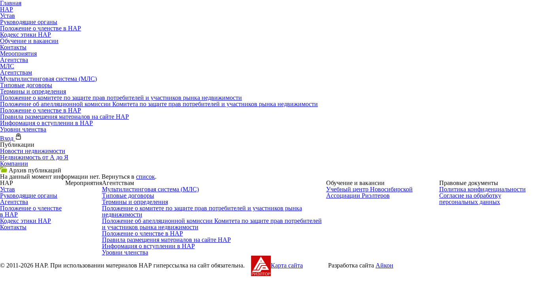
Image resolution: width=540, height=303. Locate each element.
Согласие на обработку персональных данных (470, 198)
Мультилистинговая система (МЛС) (48, 78)
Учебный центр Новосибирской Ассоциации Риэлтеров (369, 192)
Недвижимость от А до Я (34, 157)
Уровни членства (23, 129)
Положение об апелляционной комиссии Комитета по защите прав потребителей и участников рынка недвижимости (159, 104)
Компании (14, 163)
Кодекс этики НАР (25, 34)
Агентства (14, 59)
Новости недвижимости (32, 151)
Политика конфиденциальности (482, 189)
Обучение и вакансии (29, 40)
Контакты (13, 47)
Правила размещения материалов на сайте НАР (64, 116)
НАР (6, 9)
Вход (7, 138)
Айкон (384, 265)
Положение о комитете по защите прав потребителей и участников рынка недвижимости (121, 97)
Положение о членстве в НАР (40, 28)
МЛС (7, 66)
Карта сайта (287, 265)
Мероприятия (18, 53)
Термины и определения (33, 91)
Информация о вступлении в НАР (46, 123)
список (145, 176)
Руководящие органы (28, 22)
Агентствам (16, 72)
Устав (7, 15)
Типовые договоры (26, 85)
